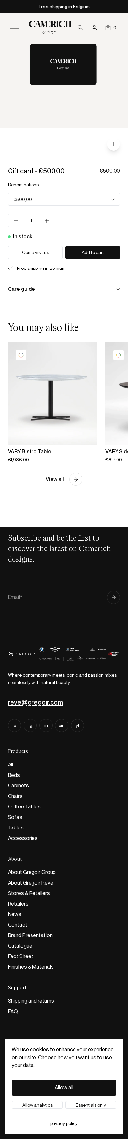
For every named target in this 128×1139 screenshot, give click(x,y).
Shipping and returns (31, 1001)
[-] (15, 220)
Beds (14, 775)
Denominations (23, 184)
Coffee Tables (24, 807)
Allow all (64, 1088)
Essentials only (91, 1104)
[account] (94, 27)
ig (30, 725)
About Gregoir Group (32, 872)
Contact (17, 925)
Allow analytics (37, 1104)
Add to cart (93, 252)
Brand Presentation (30, 935)
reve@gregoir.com (35, 702)
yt (77, 725)
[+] (46, 220)
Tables (16, 828)
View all (55, 479)
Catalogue (20, 946)
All (10, 765)
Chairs (15, 796)
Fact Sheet (20, 956)
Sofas (15, 817)
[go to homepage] (50, 27)
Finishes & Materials (31, 967)
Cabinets (18, 786)
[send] (113, 597)
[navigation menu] (14, 27)
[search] (80, 27)
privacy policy (64, 1123)
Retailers (18, 904)
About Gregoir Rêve (30, 883)
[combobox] (64, 199)
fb (14, 725)
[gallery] (113, 144)
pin (62, 725)
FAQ (13, 1011)
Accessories (23, 838)
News (14, 914)
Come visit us (35, 252)
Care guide (21, 289)
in (46, 725)
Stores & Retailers (29, 893)
